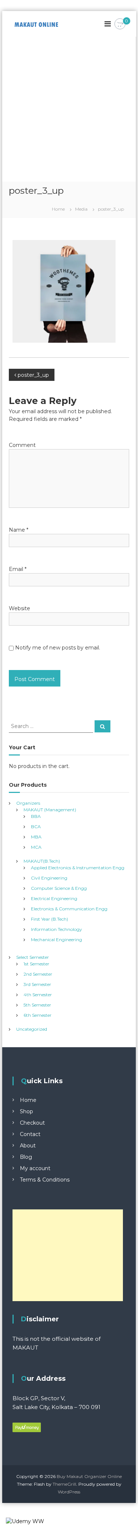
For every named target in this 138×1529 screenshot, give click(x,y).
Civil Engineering (49, 878)
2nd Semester (38, 974)
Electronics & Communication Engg (69, 908)
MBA (36, 837)
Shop (26, 1111)
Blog (26, 1157)
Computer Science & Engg (59, 888)
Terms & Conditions (45, 1179)
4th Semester (38, 994)
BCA (36, 826)
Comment (22, 445)
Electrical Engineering (54, 898)
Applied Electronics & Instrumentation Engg (77, 867)
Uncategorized (31, 1029)
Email (17, 569)
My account (35, 1168)
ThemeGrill (64, 1484)
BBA (36, 816)
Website (19, 608)
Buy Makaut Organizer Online (89, 1476)
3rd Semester (37, 984)
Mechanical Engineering (56, 939)
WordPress (69, 1492)
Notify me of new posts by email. (57, 647)
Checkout (32, 1123)
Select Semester (32, 957)
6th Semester (38, 1015)
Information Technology (56, 929)
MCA (36, 847)
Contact (30, 1134)
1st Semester (36, 963)
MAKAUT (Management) (50, 809)
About (28, 1145)
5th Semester (37, 1005)
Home (28, 1100)
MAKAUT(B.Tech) (42, 861)
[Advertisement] (69, 109)
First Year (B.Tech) (49, 919)
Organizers (28, 803)
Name (18, 530)
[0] (120, 24)
